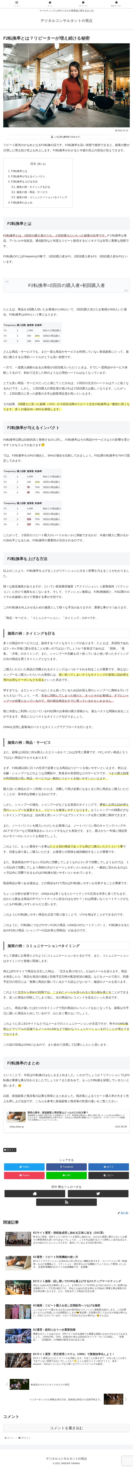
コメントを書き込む (66, 1428)
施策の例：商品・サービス (32, 192)
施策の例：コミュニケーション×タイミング (42, 197)
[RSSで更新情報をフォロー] (66, 1202)
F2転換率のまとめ (21, 202)
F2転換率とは (19, 171)
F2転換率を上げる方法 (24, 181)
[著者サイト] (35, 1193)
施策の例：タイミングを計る (33, 186)
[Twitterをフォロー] (98, 1193)
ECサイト (11, 1150)
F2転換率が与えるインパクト (28, 176)
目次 (33, 163)
